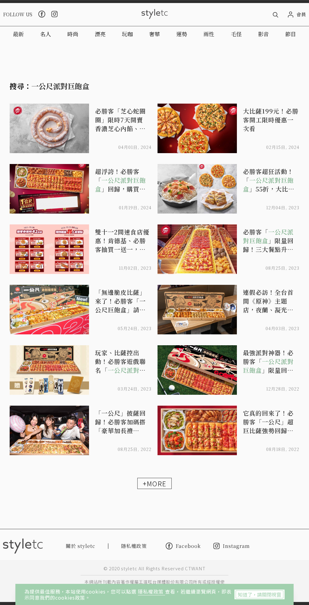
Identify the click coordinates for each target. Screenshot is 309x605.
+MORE (154, 483)
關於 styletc (80, 545)
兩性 (208, 34)
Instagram (236, 546)
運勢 (181, 34)
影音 (263, 34)
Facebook (188, 545)
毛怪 (236, 34)
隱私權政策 (151, 591)
